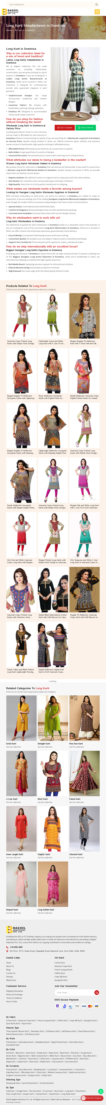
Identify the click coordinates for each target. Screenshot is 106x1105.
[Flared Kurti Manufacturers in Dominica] (84, 773)
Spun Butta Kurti (13, 1023)
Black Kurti (64, 1053)
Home (9, 30)
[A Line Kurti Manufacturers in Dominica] (21, 773)
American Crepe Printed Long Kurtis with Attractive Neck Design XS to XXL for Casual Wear (19, 616)
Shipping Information (14, 991)
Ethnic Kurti (41, 1072)
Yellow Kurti (53, 1053)
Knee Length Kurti (14, 854)
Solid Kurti (11, 744)
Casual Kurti (52, 1069)
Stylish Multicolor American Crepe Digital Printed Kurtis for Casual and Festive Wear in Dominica (84, 397)
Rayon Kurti (26, 1023)
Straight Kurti (44, 744)
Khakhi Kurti (45, 1062)
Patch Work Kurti (76, 1042)
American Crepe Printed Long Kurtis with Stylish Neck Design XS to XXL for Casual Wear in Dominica (83, 452)
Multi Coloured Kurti (39, 1056)
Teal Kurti (22, 1059)
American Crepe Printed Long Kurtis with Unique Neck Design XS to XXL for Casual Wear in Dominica (20, 342)
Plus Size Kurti (76, 744)
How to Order (11, 1001)
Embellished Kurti (42, 1042)
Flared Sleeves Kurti (86, 1031)
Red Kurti (10, 1053)
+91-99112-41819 (16, 947)
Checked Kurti (75, 854)
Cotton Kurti (60, 962)
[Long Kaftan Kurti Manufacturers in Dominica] (53, 884)
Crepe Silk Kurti (61, 976)
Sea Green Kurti (71, 1062)
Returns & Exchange (14, 994)
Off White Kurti (72, 1059)
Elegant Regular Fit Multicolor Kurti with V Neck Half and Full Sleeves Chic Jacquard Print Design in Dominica (83, 342)
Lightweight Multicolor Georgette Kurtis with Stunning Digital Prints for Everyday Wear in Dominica (53, 452)
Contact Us (10, 973)
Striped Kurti (12, 910)
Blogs (8, 969)
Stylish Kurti (47, 1075)
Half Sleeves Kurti (69, 1031)
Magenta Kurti (23, 1056)
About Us (10, 966)
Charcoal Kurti (57, 1062)
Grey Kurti (77, 1056)
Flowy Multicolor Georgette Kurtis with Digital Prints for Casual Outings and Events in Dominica (51, 397)
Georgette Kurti (61, 980)
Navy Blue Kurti (89, 1056)
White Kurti (54, 1056)
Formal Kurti (79, 1069)
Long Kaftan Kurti (46, 910)
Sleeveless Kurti (37, 1031)
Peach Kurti (33, 1059)
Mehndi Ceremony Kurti (57, 1072)
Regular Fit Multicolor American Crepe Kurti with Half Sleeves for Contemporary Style (84, 616)
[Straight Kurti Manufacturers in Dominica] (53, 718)
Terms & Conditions (14, 998)
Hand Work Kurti (12, 1045)
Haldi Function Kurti (77, 1072)
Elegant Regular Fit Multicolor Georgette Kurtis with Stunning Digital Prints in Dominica (20, 452)
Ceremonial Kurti (66, 1069)
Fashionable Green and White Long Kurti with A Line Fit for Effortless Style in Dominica (51, 342)
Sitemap (9, 976)
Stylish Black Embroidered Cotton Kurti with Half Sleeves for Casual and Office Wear (53, 616)
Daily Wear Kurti (12, 1072)
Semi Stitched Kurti (30, 1083)
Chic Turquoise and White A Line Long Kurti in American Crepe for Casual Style (84, 561)
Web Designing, (78, 1099)
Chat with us (87, 127)
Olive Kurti (84, 1059)
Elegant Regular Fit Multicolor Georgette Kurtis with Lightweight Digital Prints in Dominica (21, 397)
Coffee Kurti (44, 1059)
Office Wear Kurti (28, 1072)
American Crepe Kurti (63, 966)
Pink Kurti (75, 1053)
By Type (18, 30)
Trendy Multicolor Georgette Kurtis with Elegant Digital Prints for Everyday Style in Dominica (20, 506)
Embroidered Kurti (26, 1042)
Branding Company (13, 1102)
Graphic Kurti (44, 854)
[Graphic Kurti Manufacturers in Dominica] (53, 829)
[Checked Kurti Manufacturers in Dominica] (84, 829)
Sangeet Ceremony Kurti (16, 1075)
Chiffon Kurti (60, 973)
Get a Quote (66, 127)
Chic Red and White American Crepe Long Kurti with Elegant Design (19, 561)
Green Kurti (30, 1053)
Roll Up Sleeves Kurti (14, 1034)
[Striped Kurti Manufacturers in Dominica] (21, 884)
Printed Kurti (11, 1042)
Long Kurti (69, 1091)
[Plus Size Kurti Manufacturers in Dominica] (84, 718)
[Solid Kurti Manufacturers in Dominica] (21, 718)
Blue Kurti (20, 1053)
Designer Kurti (34, 1075)
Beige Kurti (10, 1062)
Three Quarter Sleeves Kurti (17, 1031)
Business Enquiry (93, 1098)
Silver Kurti (33, 1062)
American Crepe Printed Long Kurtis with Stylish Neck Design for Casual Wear (52, 506)
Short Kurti (43, 799)
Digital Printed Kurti (59, 1042)
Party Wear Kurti (25, 1069)
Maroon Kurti (66, 1056)
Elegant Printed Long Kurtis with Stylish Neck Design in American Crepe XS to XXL (52, 561)
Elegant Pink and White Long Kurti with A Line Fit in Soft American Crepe (84, 506)
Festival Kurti (11, 1069)
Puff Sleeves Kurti (32, 1034)
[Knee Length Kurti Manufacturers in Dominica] (21, 829)
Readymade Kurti (13, 1083)
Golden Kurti (22, 1062)
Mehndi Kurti (11, 1059)
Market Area (11, 980)
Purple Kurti (42, 1053)
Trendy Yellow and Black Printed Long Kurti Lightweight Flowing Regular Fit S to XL (20, 671)
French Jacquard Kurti (63, 969)
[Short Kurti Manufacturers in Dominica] (53, 773)
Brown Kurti (11, 1056)
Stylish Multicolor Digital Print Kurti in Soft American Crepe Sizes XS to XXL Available (51, 671)
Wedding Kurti (40, 1069)
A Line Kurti (11, 799)
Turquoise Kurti (57, 1059)
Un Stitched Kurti (47, 1083)
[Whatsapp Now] (100, 1091)
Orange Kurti (86, 1053)
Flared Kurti (74, 799)
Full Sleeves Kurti (53, 1031)
